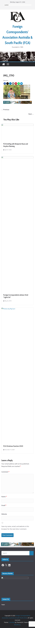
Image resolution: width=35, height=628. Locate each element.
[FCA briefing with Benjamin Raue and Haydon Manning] (17, 125)
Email (3, 505)
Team (3, 604)
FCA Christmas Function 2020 (13, 446)
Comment (5, 472)
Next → (31, 114)
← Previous (5, 110)
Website (4, 514)
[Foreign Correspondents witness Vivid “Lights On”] (17, 158)
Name (4, 497)
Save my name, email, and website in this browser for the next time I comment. (15, 527)
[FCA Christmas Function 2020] (17, 309)
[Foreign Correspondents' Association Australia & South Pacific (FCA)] (17, 53)
